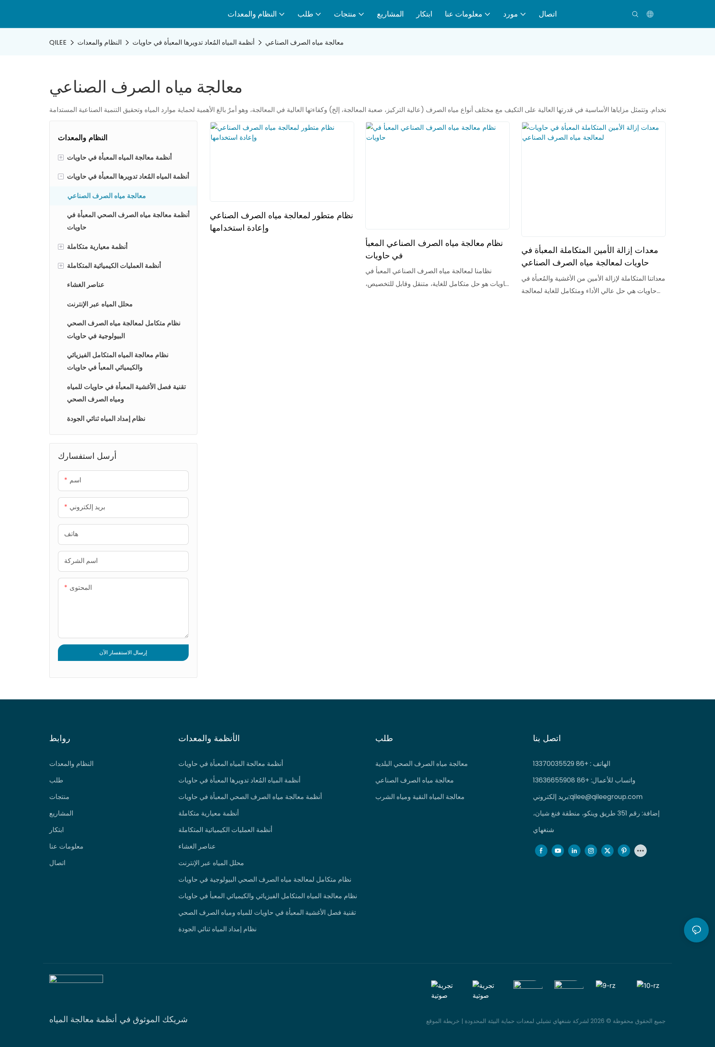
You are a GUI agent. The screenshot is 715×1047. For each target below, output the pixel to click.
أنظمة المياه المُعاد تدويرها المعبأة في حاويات (193, 42)
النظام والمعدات (99, 42)
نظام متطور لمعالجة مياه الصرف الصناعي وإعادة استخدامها (281, 221)
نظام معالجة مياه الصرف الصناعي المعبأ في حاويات (434, 249)
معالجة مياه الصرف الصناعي (304, 42)
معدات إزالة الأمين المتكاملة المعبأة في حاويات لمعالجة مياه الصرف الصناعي (589, 256)
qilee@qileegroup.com (606, 796)
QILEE (58, 42)
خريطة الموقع (443, 1021)
